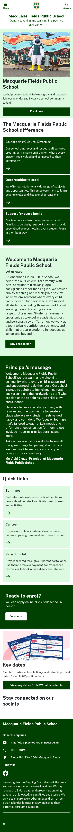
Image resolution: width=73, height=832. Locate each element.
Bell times (13, 490)
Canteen (12, 524)
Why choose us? (20, 343)
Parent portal (16, 554)
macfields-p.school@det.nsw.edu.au (35, 742)
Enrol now (36, 111)
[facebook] (5, 775)
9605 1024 (18, 750)
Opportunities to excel (22, 180)
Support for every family (24, 213)
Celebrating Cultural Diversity (28, 142)
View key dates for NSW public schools (36, 685)
